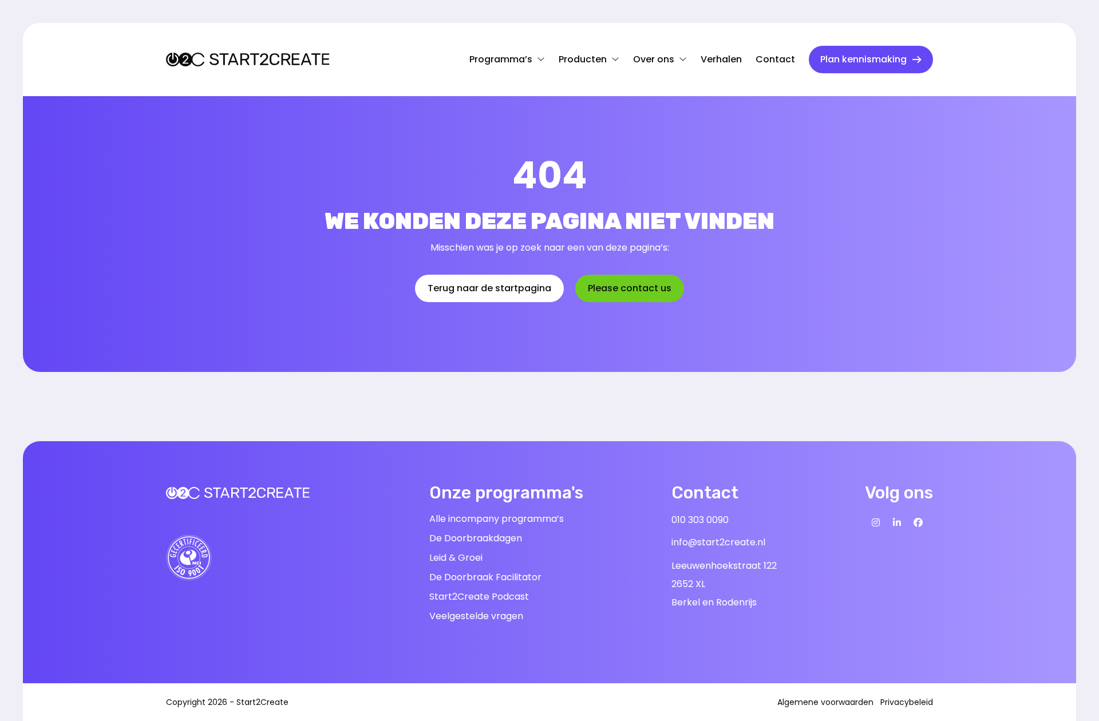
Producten (583, 63)
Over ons (656, 63)
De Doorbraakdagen (475, 538)
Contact (775, 59)
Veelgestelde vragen (476, 616)
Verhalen (721, 59)
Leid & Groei (456, 557)
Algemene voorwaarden (825, 702)
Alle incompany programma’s (496, 518)
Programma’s (500, 63)
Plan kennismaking (863, 59)
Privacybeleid (906, 702)
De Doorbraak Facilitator (485, 577)
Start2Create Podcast (479, 596)
